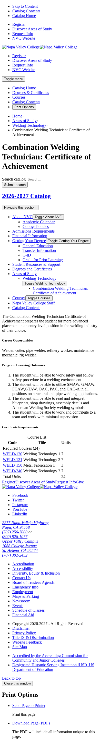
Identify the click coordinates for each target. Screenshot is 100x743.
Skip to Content (25, 6)
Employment (22, 592)
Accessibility (22, 568)
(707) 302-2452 (14, 555)
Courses (18, 97)
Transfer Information (39, 250)
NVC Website (23, 38)
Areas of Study (24, 120)
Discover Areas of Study (32, 29)
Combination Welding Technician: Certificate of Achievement (60, 290)
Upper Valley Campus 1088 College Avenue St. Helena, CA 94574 (20, 546)
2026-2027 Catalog (26, 196)
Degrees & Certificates (30, 92)
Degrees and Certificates (32, 269)
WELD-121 (12, 459)
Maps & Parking (25, 596)
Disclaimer (21, 628)
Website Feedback (27, 642)
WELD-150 (12, 465)
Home (17, 116)
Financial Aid (23, 615)
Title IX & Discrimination (33, 637)
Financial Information (29, 236)
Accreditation (23, 564)
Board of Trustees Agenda (33, 582)
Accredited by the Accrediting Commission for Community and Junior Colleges (50, 657)
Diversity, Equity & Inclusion (36, 573)
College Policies (36, 226)
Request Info (22, 33)
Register (19, 24)
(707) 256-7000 (14, 532)
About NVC (22, 217)
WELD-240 (12, 471)
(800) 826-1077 (14, 536)
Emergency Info (25, 587)
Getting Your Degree (29, 240)
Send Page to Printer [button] (28, 705)
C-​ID (27, 255)
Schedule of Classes (28, 610)
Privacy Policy (24, 633)
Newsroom (21, 601)
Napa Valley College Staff (33, 303)
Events (17, 605)
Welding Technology (29, 125)
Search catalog (14, 179)
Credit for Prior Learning (43, 260)
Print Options (24, 107)
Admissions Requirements (33, 231)
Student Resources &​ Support (36, 264)
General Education (38, 246)
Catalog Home (24, 15)
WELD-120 (12, 454)
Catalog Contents (26, 11)
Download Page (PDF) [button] (31, 723)
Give (80, 482)
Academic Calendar (39, 222)
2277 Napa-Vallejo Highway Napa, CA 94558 (25, 525)
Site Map (19, 647)
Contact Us (21, 578)
